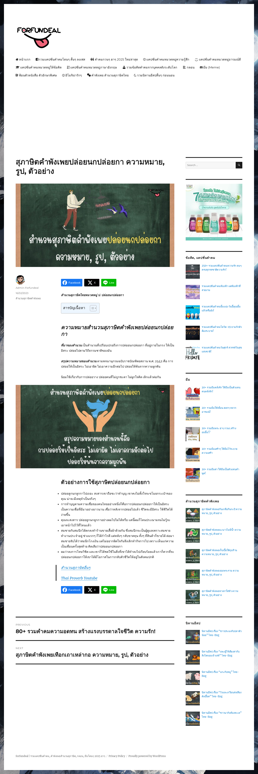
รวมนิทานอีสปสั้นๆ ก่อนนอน (156, 75)
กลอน (191, 67)
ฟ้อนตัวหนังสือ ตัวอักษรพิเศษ (38, 75)
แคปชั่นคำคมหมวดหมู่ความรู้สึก (167, 59)
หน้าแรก (24, 59)
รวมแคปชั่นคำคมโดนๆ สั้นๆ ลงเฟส (62, 59)
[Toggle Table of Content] (91, 308)
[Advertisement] (129, 107)
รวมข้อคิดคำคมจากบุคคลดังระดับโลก (152, 67)
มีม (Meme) (211, 67)
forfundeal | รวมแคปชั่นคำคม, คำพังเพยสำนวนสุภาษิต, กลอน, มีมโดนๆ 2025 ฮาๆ (60, 756)
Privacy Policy (117, 756)
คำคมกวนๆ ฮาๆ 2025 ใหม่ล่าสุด (116, 59)
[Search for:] (211, 165)
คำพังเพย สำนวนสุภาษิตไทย (110, 75)
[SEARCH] (239, 165)
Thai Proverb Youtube (79, 578)
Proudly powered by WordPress (147, 756)
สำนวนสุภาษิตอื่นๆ (75, 567)
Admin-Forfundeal (27, 287)
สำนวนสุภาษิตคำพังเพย (28, 298)
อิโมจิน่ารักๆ (73, 75)
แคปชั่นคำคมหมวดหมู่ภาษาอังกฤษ (93, 67)
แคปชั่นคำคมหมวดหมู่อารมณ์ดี (220, 59)
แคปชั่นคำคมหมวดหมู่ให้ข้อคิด (41, 67)
